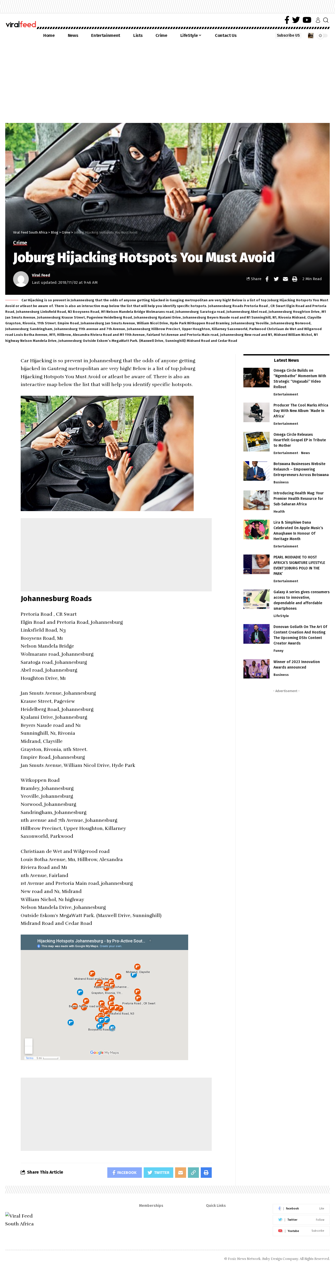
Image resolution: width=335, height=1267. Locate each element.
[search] (325, 20)
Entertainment (285, 394)
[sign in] (318, 20)
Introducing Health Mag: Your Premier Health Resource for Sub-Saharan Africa (298, 498)
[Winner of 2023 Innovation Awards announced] (256, 668)
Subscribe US (288, 35)
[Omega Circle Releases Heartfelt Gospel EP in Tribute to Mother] (256, 441)
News (305, 453)
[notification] (310, 35)
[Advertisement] (167, 81)
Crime (20, 243)
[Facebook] (287, 20)
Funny (278, 651)
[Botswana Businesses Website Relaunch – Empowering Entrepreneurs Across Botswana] (256, 471)
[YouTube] (307, 20)
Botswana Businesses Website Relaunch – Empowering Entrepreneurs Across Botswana (301, 469)
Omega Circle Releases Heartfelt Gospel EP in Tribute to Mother (299, 440)
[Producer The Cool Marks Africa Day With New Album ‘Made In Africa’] (256, 412)
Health (279, 511)
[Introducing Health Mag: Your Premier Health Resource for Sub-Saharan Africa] (256, 500)
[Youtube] (301, 1231)
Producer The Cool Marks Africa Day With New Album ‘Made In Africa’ (300, 410)
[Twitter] (296, 20)
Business (281, 482)
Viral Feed (41, 275)
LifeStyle (281, 616)
